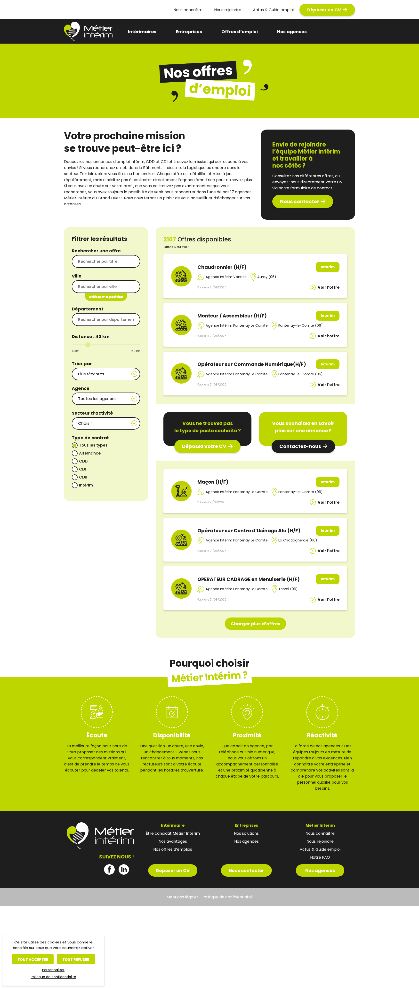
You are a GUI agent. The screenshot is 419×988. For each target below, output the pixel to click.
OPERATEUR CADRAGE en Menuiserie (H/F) (248, 579)
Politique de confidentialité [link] (53, 976)
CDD (83, 461)
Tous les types (93, 445)
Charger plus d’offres (255, 624)
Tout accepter (32, 959)
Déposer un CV (324, 10)
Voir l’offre (328, 287)
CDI (82, 469)
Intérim (86, 485)
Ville (76, 276)
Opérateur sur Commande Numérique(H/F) (251, 364)
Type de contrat (90, 438)
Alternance (90, 453)
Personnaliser (53, 969)
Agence (80, 388)
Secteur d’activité (92, 413)
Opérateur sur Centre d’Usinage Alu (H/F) (248, 530)
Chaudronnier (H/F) (222, 267)
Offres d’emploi (239, 32)
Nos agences (292, 32)
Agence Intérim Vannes (226, 276)
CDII (83, 477)
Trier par (82, 364)
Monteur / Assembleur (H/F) (232, 315)
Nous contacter (299, 201)
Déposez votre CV (204, 446)
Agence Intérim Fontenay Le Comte (237, 325)
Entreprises (189, 32)
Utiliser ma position (106, 296)
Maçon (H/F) (212, 482)
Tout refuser (75, 959)
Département (87, 309)
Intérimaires (142, 32)
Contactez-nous (300, 446)
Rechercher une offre (96, 251)
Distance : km (91, 336)
